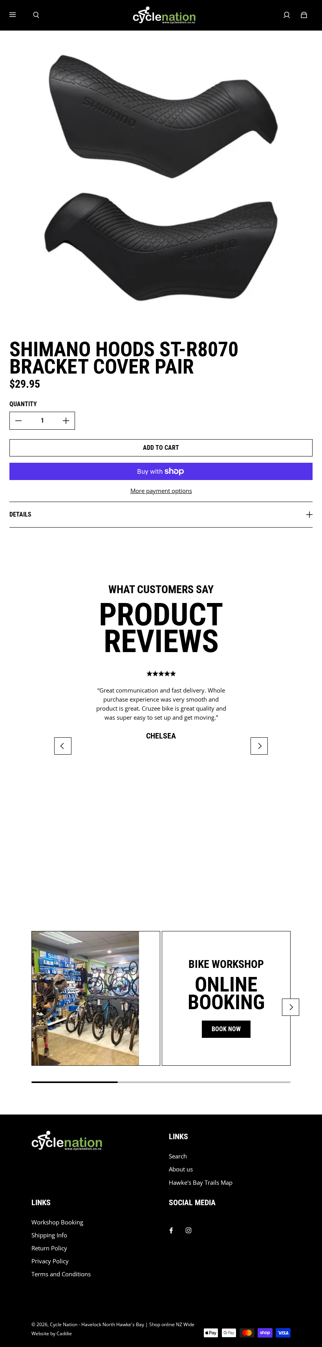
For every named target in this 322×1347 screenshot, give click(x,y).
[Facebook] (171, 1228)
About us (181, 1169)
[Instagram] (188, 1228)
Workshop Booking (57, 1222)
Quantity (23, 404)
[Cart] (304, 15)
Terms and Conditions (61, 1274)
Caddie (64, 1333)
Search (178, 1156)
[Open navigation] (18, 15)
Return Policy (49, 1248)
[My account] (286, 15)
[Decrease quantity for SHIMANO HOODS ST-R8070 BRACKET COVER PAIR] (18, 420)
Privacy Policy (50, 1261)
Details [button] (20, 514)
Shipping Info (49, 1235)
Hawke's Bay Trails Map (200, 1182)
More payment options (161, 491)
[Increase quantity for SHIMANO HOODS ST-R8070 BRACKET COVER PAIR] (66, 420)
